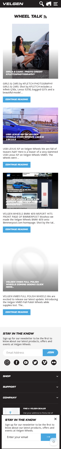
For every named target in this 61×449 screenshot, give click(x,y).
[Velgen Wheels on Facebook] (16, 362)
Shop (7, 376)
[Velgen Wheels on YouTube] (26, 362)
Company (10, 397)
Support (9, 387)
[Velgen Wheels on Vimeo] (44, 362)
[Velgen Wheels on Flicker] (54, 362)
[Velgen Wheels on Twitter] (35, 362)
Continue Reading (16, 99)
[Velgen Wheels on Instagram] (7, 362)
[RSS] (45, 16)
